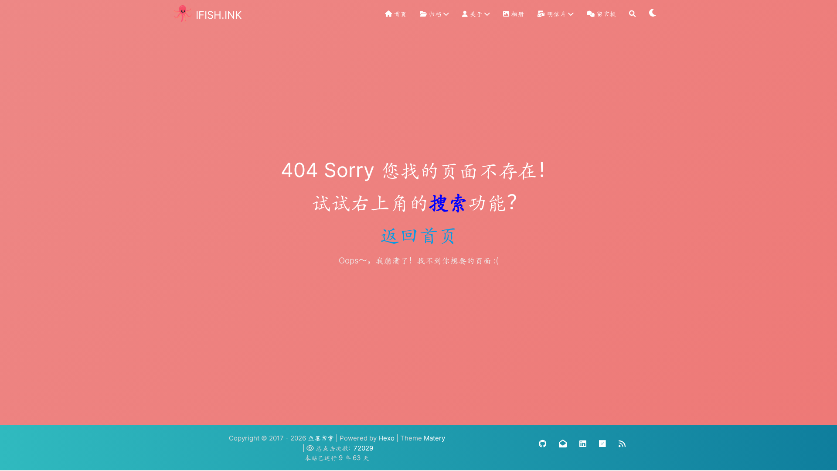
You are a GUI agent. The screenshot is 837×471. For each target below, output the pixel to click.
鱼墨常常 (321, 438)
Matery (434, 438)
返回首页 (418, 234)
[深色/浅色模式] (653, 14)
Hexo (386, 438)
